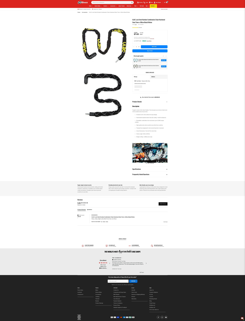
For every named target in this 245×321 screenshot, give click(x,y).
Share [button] (107, 221)
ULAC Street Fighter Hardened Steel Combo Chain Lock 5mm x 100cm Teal (148, 59)
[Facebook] (158, 317)
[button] (149, 27)
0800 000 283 (157, 97)
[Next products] (166, 56)
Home (79, 12)
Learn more (152, 38)
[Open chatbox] (242, 318)
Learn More (149, 40)
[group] (84, 203)
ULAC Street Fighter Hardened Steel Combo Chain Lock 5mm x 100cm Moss (148, 65)
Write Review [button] (163, 203)
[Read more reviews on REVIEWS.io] (103, 268)
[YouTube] (165, 317)
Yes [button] (101, 221)
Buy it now (150, 51)
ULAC (136, 24)
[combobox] (112, 2)
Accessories (84, 12)
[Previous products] (163, 56)
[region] (128, 263)
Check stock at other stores (140, 83)
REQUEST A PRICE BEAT (150, 72)
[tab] (82, 210)
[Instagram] (162, 317)
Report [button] (104, 221)
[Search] (132, 2)
